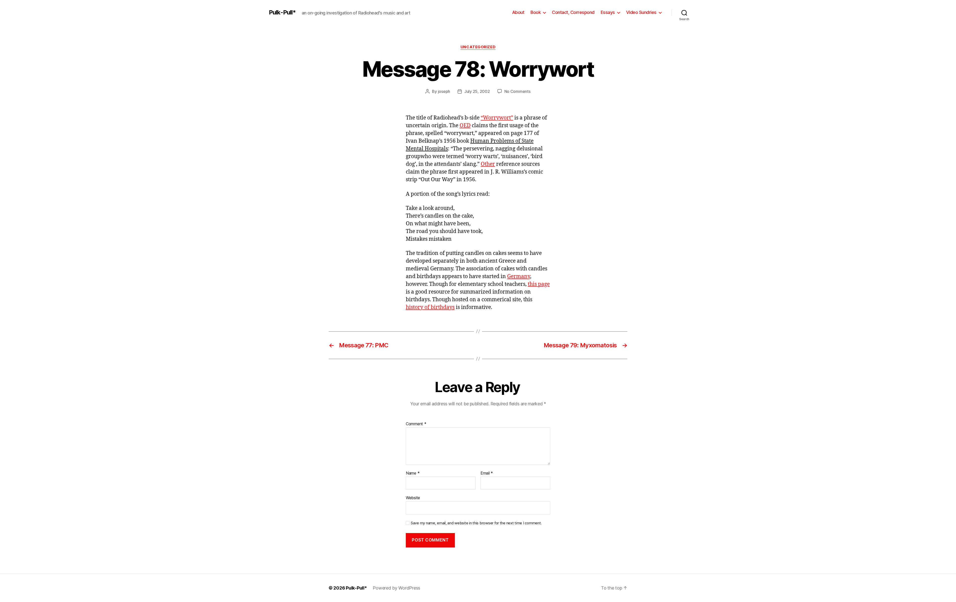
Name (412, 473)
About (518, 12)
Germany (518, 276)
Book (536, 12)
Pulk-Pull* (282, 12)
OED (465, 125)
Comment (416, 424)
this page (539, 284)
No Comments (517, 91)
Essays (608, 12)
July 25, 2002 (477, 91)
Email (486, 473)
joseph (444, 91)
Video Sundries (641, 12)
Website (413, 497)
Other (488, 164)
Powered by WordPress (396, 588)
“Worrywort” (497, 118)
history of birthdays (430, 307)
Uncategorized (478, 47)
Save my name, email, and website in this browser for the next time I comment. (476, 523)
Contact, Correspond (573, 12)
